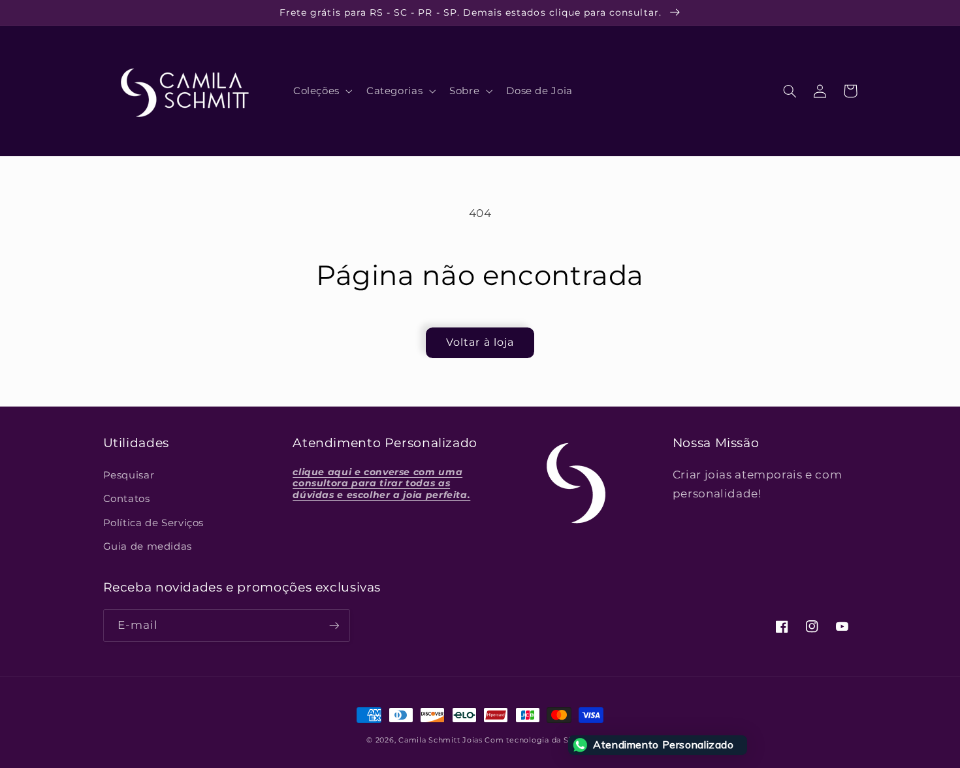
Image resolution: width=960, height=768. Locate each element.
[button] (321, 90)
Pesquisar (129, 475)
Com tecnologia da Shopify (539, 740)
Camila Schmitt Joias (440, 740)
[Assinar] (334, 625)
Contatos (126, 499)
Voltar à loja (480, 342)
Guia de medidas (147, 546)
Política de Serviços (153, 523)
